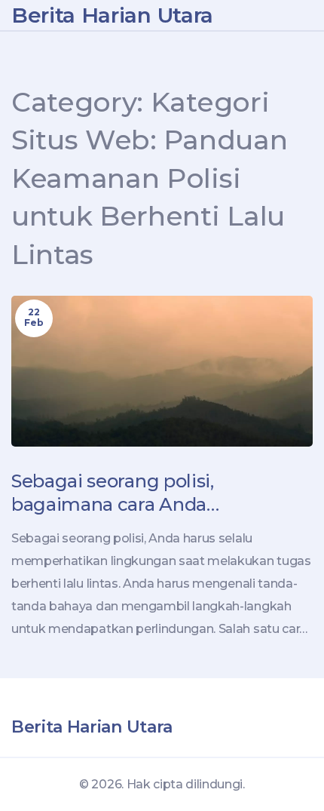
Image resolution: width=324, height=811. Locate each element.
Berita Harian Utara (112, 15)
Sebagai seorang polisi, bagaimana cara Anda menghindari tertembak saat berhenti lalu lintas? (141, 493)
